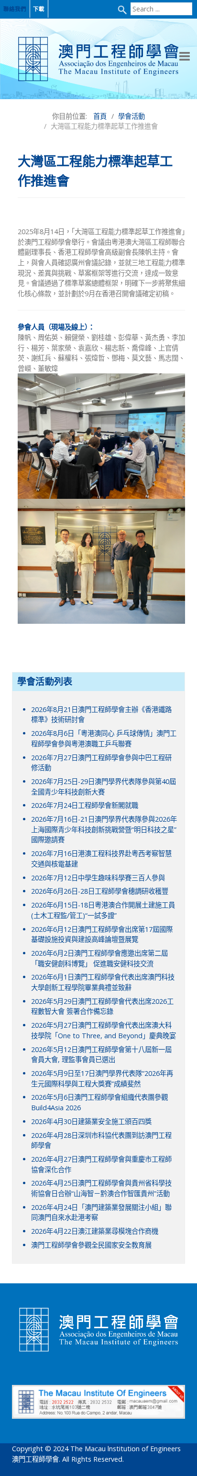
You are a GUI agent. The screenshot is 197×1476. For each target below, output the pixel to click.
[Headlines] (98, 59)
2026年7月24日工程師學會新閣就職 (84, 805)
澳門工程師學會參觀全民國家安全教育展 (91, 1244)
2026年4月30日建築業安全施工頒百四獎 (91, 1121)
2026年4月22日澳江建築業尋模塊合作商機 (94, 1231)
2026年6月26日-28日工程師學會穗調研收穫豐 (99, 891)
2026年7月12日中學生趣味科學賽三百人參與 (98, 877)
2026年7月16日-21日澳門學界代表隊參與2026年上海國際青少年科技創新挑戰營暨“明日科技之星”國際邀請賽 (104, 829)
